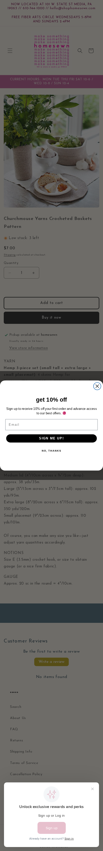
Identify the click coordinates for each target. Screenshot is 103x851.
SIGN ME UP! (51, 438)
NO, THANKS (51, 450)
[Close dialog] (97, 386)
